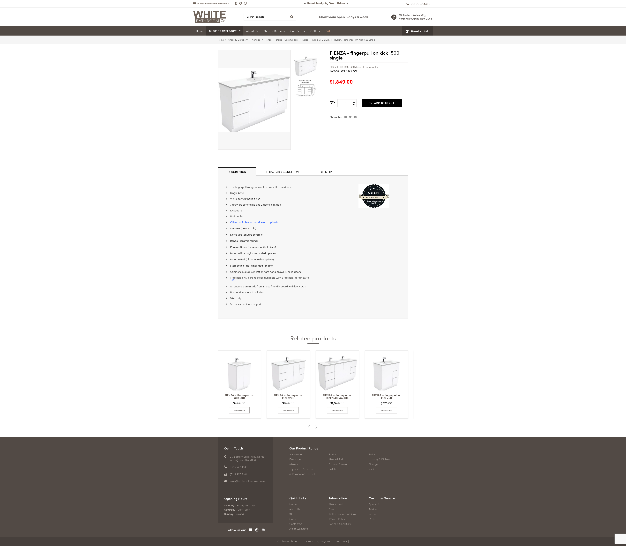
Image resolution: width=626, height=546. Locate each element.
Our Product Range (303, 448)
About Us (294, 509)
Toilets (332, 469)
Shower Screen (338, 464)
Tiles (331, 509)
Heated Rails (336, 459)
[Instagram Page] (245, 3)
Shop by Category (238, 39)
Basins (332, 454)
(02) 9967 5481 (238, 474)
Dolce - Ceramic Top (287, 39)
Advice (373, 509)
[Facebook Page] (236, 3)
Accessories (296, 454)
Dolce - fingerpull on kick (315, 39)
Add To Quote (384, 103)
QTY (332, 102)
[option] (254, 100)
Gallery (293, 519)
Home (221, 39)
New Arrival (336, 504)
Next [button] (315, 427)
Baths (372, 454)
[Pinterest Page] (240, 3)
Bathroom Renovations (342, 514)
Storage (373, 464)
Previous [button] (309, 427)
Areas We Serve (298, 528)
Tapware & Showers (301, 469)
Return (373, 514)
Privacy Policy (337, 519)
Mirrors (293, 464)
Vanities (256, 39)
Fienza (268, 39)
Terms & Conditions (340, 524)
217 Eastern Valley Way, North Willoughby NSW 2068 (415, 16)
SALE (292, 514)
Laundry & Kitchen (379, 459)
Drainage (295, 459)
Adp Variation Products (302, 474)
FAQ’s (372, 519)
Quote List (374, 504)
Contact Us (295, 524)
